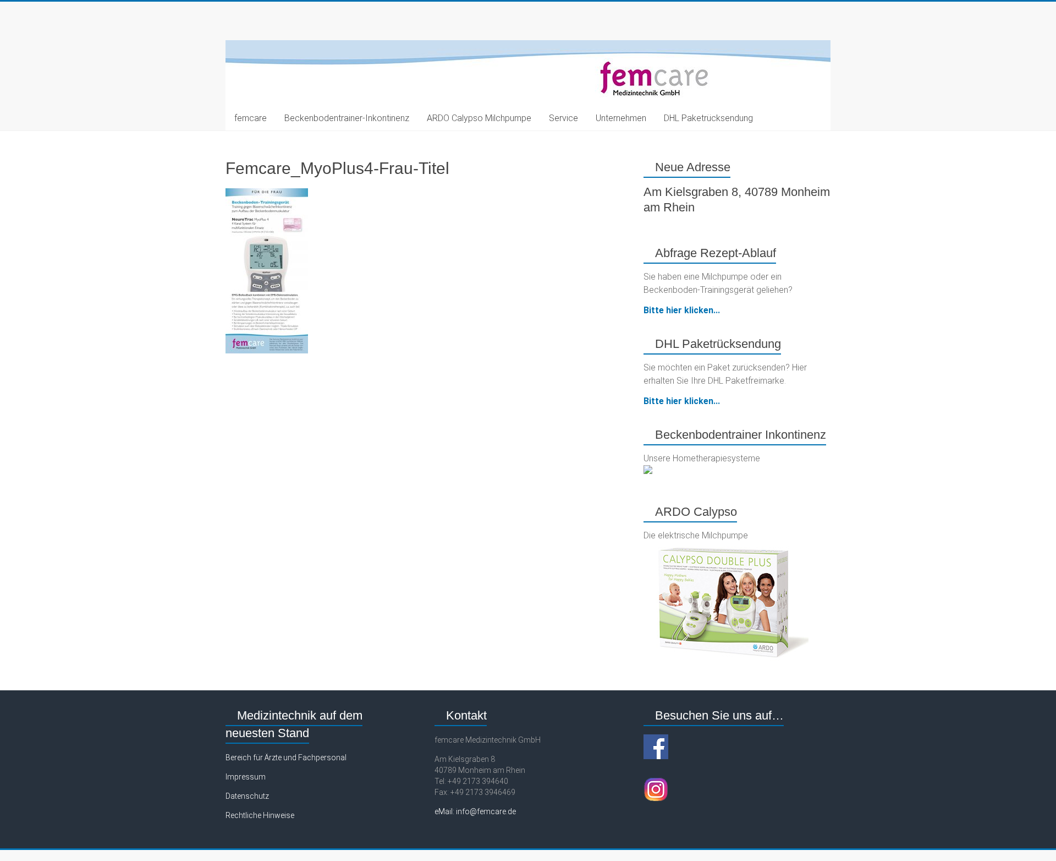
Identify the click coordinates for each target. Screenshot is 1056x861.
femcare (250, 118)
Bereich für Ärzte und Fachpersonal (286, 757)
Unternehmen (621, 118)
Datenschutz (247, 796)
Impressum (246, 776)
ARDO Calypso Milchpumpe (479, 118)
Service (563, 118)
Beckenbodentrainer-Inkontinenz (346, 118)
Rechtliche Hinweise (260, 815)
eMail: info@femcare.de (475, 811)
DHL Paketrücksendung (708, 118)
